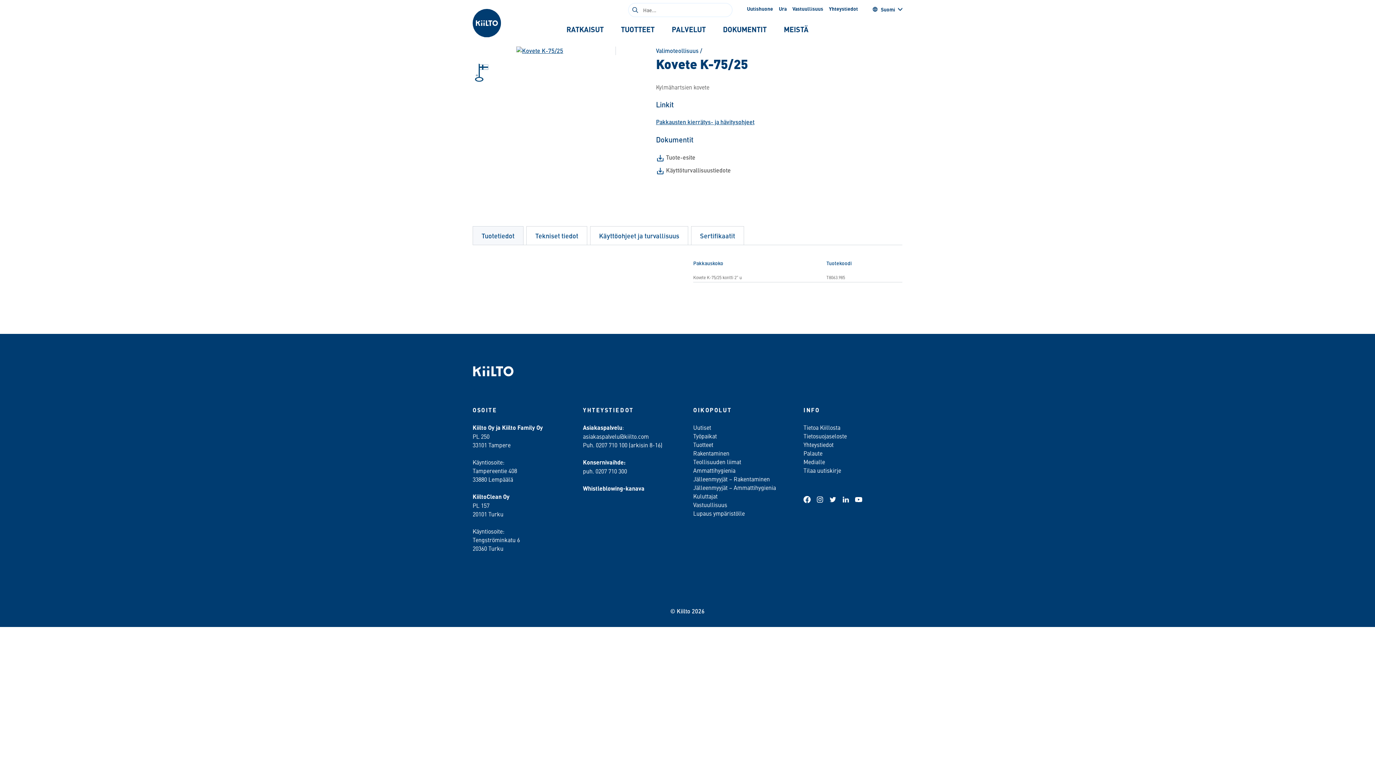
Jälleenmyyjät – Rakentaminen (731, 479)
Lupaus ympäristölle (719, 513)
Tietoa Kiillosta (822, 427)
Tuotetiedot (498, 235)
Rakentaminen (711, 453)
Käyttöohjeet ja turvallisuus (639, 235)
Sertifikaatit (717, 235)
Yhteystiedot (843, 8)
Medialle (815, 462)
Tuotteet (703, 444)
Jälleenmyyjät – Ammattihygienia (734, 487)
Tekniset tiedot (556, 235)
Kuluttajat (705, 496)
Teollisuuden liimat (717, 462)
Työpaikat (705, 436)
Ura (783, 8)
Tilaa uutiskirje (822, 470)
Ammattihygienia (714, 470)
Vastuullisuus (807, 8)
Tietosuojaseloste (825, 436)
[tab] (585, 29)
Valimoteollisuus (677, 51)
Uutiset (702, 427)
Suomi (888, 9)
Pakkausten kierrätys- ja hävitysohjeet (705, 122)
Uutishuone (760, 8)
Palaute (813, 453)
